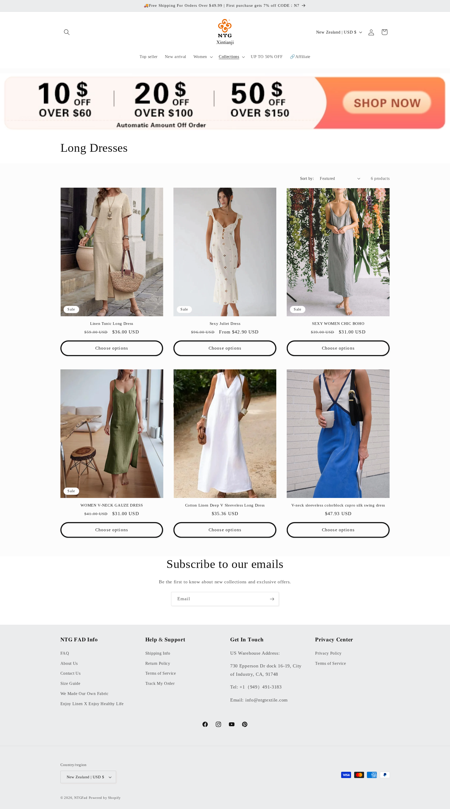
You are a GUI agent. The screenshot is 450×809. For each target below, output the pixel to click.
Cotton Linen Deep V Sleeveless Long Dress (225, 505)
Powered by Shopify (105, 798)
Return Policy (157, 663)
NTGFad (81, 798)
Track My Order (160, 683)
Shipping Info (157, 653)
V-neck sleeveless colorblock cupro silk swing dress (338, 505)
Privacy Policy (328, 653)
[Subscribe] (272, 599)
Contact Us (70, 673)
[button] (67, 32)
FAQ (64, 653)
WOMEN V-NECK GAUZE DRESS (111, 505)
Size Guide (70, 683)
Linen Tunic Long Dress (111, 323)
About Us (69, 663)
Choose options (111, 348)
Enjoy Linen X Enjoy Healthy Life (92, 703)
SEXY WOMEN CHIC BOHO (338, 323)
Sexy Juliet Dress (225, 323)
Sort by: (307, 178)
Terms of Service (160, 673)
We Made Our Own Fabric (84, 693)
